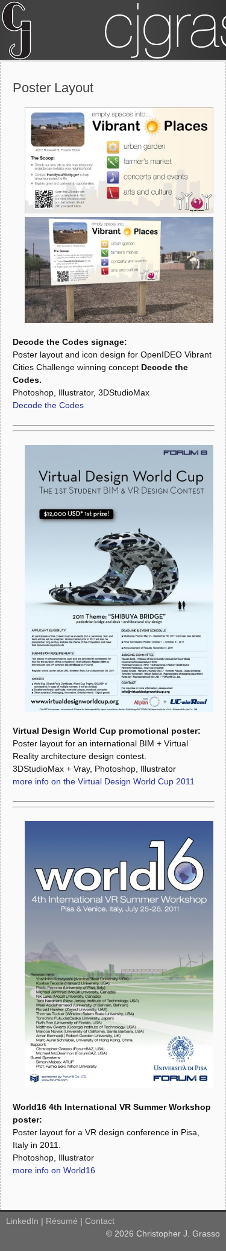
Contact (100, 1221)
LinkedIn (22, 1221)
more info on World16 (54, 1170)
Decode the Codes (48, 405)
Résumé (62, 1221)
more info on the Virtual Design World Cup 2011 (104, 781)
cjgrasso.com (113, 30)
